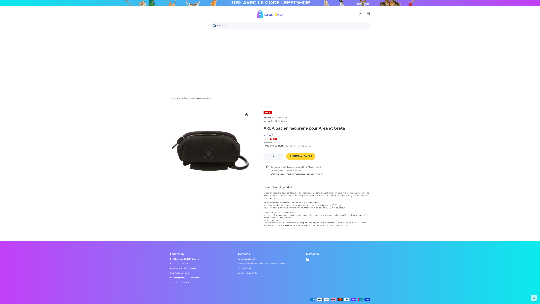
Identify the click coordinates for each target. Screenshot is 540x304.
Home (172, 98)
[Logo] (270, 14)
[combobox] (290, 25)
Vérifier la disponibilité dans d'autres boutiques (297, 174)
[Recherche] (213, 25)
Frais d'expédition (273, 146)
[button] (368, 14)
